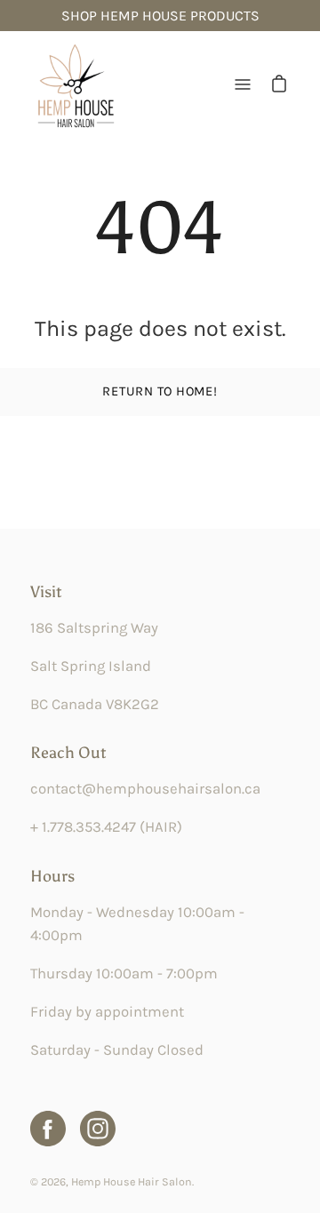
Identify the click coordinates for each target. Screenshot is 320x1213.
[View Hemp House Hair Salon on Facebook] (48, 1128)
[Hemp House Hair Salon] (74, 84)
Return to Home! (159, 391)
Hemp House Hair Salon (131, 1181)
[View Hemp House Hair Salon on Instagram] (98, 1128)
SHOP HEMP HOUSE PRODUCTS (160, 15)
